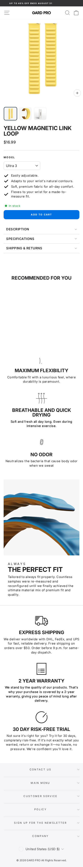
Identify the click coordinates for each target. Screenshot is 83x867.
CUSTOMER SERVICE (40, 796)
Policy (40, 809)
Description (17, 229)
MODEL (9, 157)
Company (40, 836)
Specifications (20, 239)
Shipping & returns (24, 248)
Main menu (40, 782)
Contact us (41, 769)
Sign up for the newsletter (40, 822)
